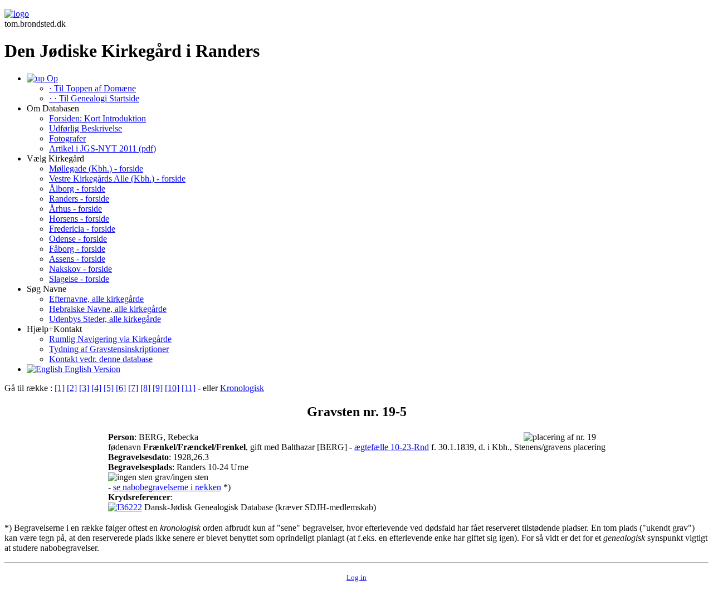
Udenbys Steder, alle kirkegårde (105, 319)
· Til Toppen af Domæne (92, 88)
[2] (72, 388)
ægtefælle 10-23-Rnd (391, 447)
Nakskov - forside (80, 268)
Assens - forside (77, 258)
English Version (91, 369)
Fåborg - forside (77, 248)
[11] (189, 388)
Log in (356, 577)
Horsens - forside (79, 218)
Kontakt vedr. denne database (101, 359)
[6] (121, 388)
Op (51, 78)
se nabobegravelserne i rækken (167, 487)
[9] (158, 388)
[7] (133, 388)
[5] (109, 388)
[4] (96, 388)
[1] (60, 388)
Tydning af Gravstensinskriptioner (109, 349)
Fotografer (67, 138)
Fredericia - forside (82, 228)
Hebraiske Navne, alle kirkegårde (108, 309)
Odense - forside (78, 238)
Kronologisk (242, 388)
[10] (172, 388)
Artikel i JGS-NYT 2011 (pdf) (102, 148)
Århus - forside (75, 208)
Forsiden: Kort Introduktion (97, 118)
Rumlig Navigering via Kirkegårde (110, 339)
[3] (84, 388)
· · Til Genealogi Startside (94, 98)
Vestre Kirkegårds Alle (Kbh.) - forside (117, 178)
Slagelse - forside (79, 279)
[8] (145, 388)
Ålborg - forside (77, 188)
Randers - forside (79, 198)
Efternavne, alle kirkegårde (96, 299)
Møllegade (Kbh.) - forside (96, 168)
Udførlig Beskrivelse (85, 128)
